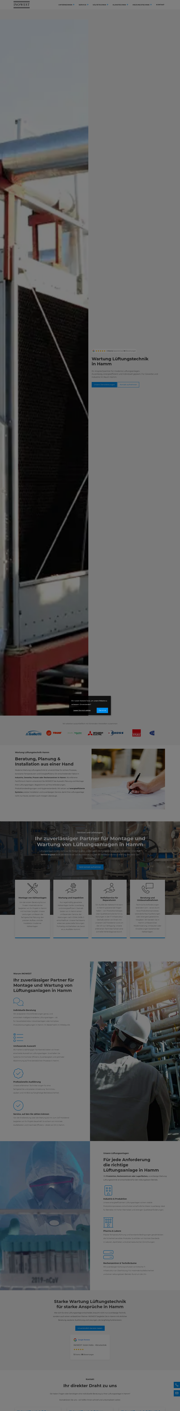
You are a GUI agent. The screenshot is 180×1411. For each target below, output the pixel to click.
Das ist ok (102, 710)
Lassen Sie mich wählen (82, 710)
